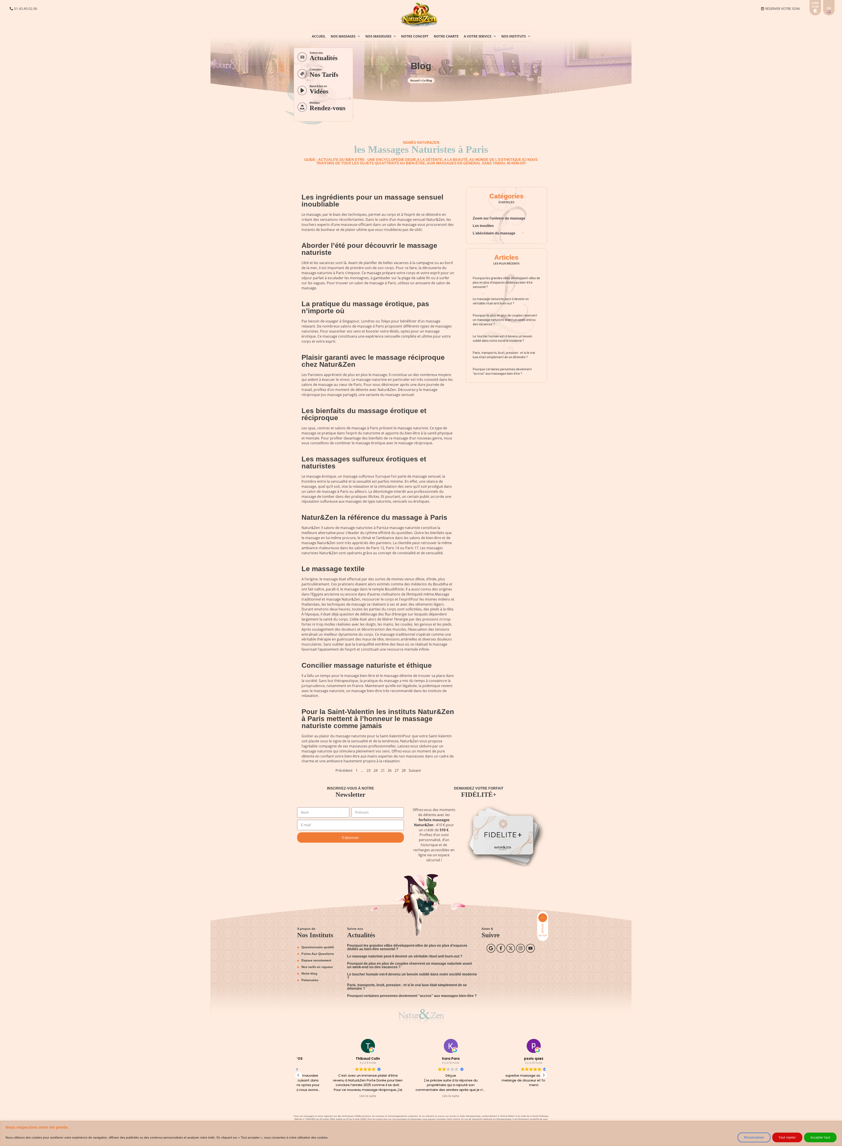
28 (404, 770)
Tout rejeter (787, 1137)
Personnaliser (754, 1137)
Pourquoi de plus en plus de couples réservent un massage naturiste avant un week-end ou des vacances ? (505, 320)
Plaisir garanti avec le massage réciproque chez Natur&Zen (373, 360)
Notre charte (446, 36)
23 (369, 770)
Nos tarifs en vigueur (317, 967)
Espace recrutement (316, 960)
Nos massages (343, 36)
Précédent (344, 770)
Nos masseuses (378, 36)
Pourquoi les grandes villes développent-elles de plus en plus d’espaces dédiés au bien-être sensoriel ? (506, 282)
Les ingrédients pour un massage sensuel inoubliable (372, 200)
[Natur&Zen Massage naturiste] (421, 26)
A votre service (477, 36)
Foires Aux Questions (317, 953)
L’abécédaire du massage (494, 233)
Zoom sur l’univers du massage (499, 218)
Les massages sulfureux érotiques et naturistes (363, 462)
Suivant (415, 770)
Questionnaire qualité (317, 947)
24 (376, 770)
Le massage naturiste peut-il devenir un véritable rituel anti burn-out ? (404, 956)
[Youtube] (530, 948)
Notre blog (309, 973)
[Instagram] (520, 948)
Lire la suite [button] (338, 1096)
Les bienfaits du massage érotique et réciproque (363, 414)
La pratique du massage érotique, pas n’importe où (365, 307)
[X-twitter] (510, 948)
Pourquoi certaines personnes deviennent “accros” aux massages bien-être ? (412, 996)
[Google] (491, 948)
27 (397, 770)
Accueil (318, 36)
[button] (543, 1075)
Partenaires (309, 980)
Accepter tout (820, 1137)
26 (390, 770)
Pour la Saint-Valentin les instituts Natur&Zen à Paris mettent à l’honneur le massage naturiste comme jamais (377, 719)
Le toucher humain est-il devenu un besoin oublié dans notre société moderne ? (412, 976)
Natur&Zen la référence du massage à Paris (374, 517)
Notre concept (414, 36)
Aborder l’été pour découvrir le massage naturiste (369, 248)
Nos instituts (513, 36)
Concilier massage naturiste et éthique (366, 665)
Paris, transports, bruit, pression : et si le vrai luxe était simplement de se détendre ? (407, 986)
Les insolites (483, 226)
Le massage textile (333, 569)
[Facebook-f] (500, 948)
